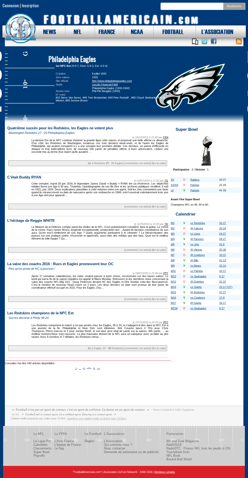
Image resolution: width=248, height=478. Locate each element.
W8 (173, 260)
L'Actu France (64, 441)
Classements (42, 448)
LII (172, 190)
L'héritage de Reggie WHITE (31, 221)
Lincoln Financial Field (105, 84)
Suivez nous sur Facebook (213, 41)
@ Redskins (197, 292)
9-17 (222, 276)
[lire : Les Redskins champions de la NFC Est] (19, 341)
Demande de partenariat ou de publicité (131, 452)
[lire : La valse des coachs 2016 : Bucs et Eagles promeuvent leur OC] (19, 292)
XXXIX (174, 185)
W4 (173, 239)
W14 (173, 286)
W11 (173, 271)
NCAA (135, 31)
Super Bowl (41, 452)
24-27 (222, 233)
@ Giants (196, 302)
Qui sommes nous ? (118, 445)
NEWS (47, 31)
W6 (173, 249)
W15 (173, 292)
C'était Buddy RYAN (24, 177)
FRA (165, 137)
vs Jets (194, 244)
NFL (76, 31)
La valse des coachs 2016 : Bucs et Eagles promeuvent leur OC (60, 264)
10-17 (222, 271)
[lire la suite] (159, 163)
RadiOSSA (174, 445)
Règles (89, 441)
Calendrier (40, 445)
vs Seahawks (198, 276)
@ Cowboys (197, 255)
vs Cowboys (197, 297)
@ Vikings (196, 249)
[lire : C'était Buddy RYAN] (19, 199)
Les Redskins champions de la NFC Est (40, 313)
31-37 (222, 281)
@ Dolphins (197, 281)
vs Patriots (196, 271)
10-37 (222, 255)
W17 (173, 302)
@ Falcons (196, 228)
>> (98, 368)
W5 (173, 244)
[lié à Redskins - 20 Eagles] (106, 163)
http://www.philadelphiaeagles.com (112, 80)
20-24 (222, 228)
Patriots (194, 185)
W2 (173, 228)
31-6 (222, 244)
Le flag (59, 448)
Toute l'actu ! (239, 41)
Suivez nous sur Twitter (204, 41)
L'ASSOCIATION (214, 31)
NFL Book (173, 455)
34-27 (222, 239)
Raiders (195, 179)
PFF (165, 273)
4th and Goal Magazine (182, 441)
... (80, 368)
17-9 (222, 297)
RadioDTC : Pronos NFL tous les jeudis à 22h (198, 448)
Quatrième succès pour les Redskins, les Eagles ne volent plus (60, 128)
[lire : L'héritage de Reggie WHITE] (19, 243)
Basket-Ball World (179, 459)
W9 (173, 265)
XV (172, 179)
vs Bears (195, 265)
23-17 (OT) (225, 286)
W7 (173, 255)
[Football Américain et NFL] (20, 28)
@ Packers (197, 239)
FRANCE (106, 31)
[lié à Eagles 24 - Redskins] (106, 348)
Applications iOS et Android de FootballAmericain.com (195, 41)
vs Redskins (197, 223)
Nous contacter (114, 448)
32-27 (222, 223)
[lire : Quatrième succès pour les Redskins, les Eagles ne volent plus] (19, 156)
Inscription (30, 5)
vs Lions (195, 233)
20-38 (222, 249)
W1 (173, 223)
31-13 (222, 260)
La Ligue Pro (42, 441)
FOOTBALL (169, 31)
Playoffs (39, 455)
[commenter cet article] (137, 163)
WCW (174, 308)
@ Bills (194, 260)
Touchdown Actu (177, 452)
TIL (166, 180)
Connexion (10, 5)
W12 (173, 276)
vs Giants (196, 286)
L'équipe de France (67, 445)
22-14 (222, 265)
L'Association (113, 441)
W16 (173, 297)
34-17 (222, 302)
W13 (173, 281)
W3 (173, 233)
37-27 (222, 292)
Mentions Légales (165, 471)
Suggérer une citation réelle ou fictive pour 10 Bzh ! (97, 418)
